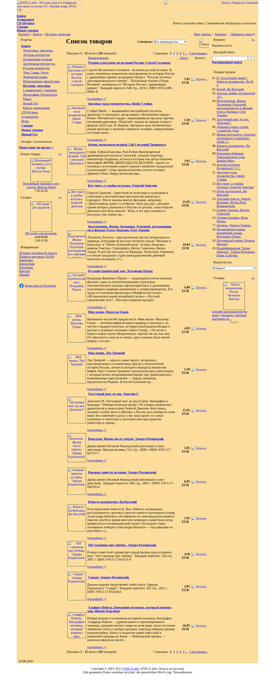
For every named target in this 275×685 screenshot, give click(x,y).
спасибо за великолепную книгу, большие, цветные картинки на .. (229, 315)
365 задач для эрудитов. (41, 233)
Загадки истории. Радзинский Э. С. (229, 166)
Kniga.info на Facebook (40, 285)
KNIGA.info (130, 668)
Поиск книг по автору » (36, 147)
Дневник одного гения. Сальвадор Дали (233, 128)
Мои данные (202, 34)
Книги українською (36, 108)
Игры (25, 121)
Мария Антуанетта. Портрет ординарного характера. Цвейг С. (236, 138)
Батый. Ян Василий (230, 89)
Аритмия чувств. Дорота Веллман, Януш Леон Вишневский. (234, 202)
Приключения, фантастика (41, 81)
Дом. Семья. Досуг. (36, 72)
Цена (183, 58)
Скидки (27, 125)
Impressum (26, 260)
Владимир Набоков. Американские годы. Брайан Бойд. (231, 157)
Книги (37, 34)
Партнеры (26, 267)
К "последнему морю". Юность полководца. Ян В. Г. (235, 81)
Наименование (98, 58)
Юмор (27, 99)
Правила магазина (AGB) (36, 256)
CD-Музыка (29, 112)
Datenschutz (27, 264)
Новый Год (30, 103)
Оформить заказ (241, 34)
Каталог (24, 34)
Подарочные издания (37, 59)
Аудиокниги (29, 116)
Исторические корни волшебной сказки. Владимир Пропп (231, 233)
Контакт (24, 271)
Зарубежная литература (39, 63)
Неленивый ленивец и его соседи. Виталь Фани (41, 185)
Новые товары (32, 130)
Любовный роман (35, 77)
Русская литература (36, 68)
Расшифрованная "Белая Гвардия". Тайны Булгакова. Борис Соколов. (236, 251)
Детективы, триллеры (38, 50)
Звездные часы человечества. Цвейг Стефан (231, 176)
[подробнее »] (96, 99)
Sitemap (24, 274)
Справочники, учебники (40, 90)
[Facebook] (21, 285)
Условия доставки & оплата (38, 253)
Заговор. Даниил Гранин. (234, 225)
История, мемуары (58, 34)
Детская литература (36, 55)
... (186, 53)
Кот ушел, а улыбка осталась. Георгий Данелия (235, 185)
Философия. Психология (40, 94)
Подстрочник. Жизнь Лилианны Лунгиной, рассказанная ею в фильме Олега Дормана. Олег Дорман (235, 108)
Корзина (220, 34)
